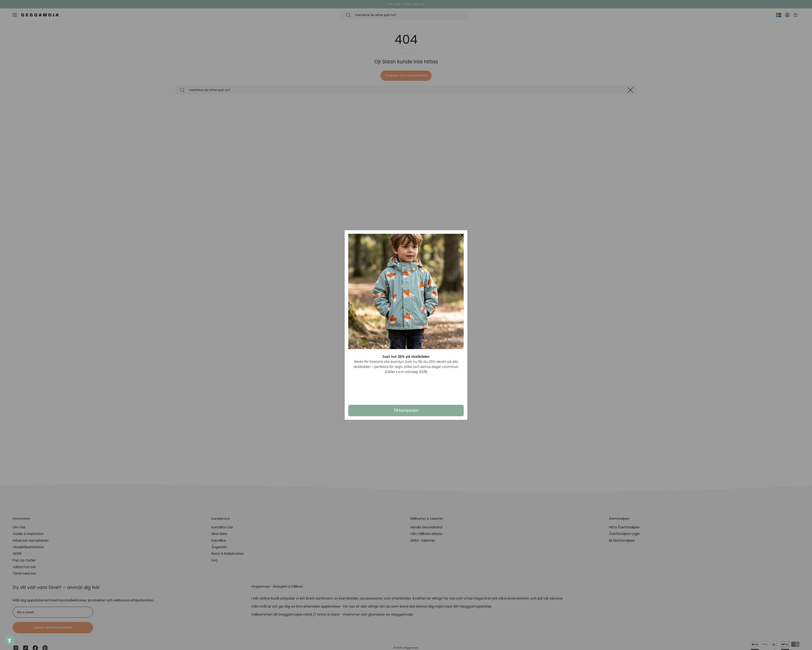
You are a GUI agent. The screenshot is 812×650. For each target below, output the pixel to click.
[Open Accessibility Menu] (9, 640)
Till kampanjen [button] (406, 410)
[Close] (462, 235)
